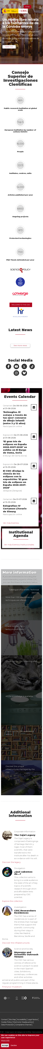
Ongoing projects (20, 217)
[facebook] (8, 366)
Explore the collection (12, 901)
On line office (10, 6)
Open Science (36, 3)
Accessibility (21, 1019)
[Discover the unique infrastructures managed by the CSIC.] (21, 794)
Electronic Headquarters (23, 1022)
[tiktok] (32, 366)
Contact (4, 1019)
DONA (27, 6)
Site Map (12, 1019)
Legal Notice (33, 1019)
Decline (14, 1045)
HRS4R (19, 6)
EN (35, 6)
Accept (5, 1045)
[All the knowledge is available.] (21, 724)
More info (5, 1040)
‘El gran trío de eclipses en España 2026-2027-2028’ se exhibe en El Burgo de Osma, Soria (15, 447)
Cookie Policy (6, 1022)
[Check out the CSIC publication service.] (21, 759)
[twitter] (24, 366)
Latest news (15, 3)
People (20, 152)
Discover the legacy (11, 862)
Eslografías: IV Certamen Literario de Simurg (15, 508)
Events (24, 3)
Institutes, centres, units (20, 173)
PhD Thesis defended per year (20, 260)
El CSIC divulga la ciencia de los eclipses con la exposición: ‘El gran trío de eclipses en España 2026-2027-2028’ (15, 479)
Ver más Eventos (11, 523)
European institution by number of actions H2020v (20, 131)
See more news (20, 345)
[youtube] (16, 366)
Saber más (9, 47)
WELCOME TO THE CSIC (21, 305)
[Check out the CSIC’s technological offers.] (21, 654)
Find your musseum (12, 987)
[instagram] (16, 373)
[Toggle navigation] (40, 8)
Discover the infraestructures (16, 943)
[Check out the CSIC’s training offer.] (21, 689)
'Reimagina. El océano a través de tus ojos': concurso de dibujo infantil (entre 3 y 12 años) (15, 418)
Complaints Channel (23, 1025)
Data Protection (7, 1025)
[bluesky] (24, 373)
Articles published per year (20, 195)
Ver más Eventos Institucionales (19, 545)
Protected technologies (20, 238)
